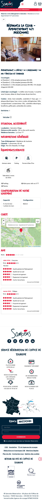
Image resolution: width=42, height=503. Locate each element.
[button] (40, 4)
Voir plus (6, 117)
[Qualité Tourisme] (31, 471)
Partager (3, 19)
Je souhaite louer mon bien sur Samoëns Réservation (21, 441)
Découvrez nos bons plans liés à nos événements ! (15, 9)
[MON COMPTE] (35, 4)
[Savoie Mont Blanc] (21, 484)
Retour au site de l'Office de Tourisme (19, 461)
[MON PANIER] (40, 4)
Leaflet (29, 246)
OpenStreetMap (37, 246)
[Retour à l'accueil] (7, 4)
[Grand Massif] (10, 471)
